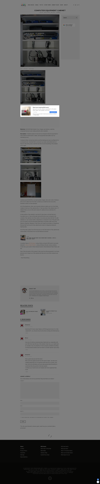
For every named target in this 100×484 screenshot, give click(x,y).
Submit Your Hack (45, 454)
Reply (27, 349)
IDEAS (36, 4)
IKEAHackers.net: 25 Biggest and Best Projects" (40, 295)
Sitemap (22, 454)
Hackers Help (44, 452)
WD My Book (32, 243)
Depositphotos (24, 457)
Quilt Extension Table (32, 311)
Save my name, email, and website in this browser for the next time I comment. (38, 417)
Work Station (49, 313)
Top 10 (41, 4)
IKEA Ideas (43, 450)
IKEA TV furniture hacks (66, 450)
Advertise (22, 452)
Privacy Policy (23, 450)
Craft (27, 312)
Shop (61, 4)
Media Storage (47, 12)
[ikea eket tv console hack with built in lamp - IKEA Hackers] (23, 237)
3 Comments (58, 12)
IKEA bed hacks (64, 446)
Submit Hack (55, 4)
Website (22, 411)
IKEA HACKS (31, 4)
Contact (22, 448)
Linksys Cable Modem (30, 245)
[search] (76, 17)
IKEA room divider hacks (67, 452)
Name (21, 400)
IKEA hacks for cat (65, 454)
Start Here (47, 4)
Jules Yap (41, 12)
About (66, 4)
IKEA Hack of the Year (46, 448)
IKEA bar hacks (64, 448)
